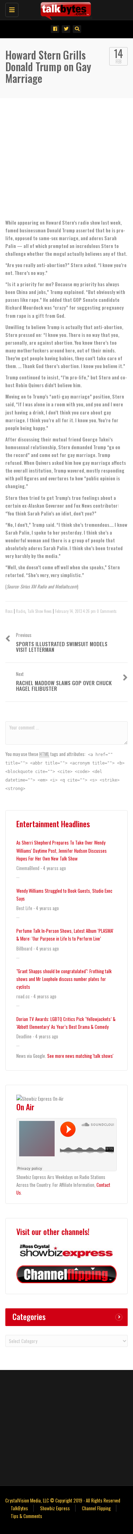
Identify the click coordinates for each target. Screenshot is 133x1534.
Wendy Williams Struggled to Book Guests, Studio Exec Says (64, 894)
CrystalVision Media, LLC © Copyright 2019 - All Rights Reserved (62, 1500)
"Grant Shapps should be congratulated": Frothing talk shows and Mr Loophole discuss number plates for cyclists (64, 979)
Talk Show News (39, 611)
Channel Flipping (96, 1508)
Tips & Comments (26, 1515)
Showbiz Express (55, 1508)
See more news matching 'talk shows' (80, 1055)
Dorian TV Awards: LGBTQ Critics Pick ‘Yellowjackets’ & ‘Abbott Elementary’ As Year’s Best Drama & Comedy (66, 1022)
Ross (9, 611)
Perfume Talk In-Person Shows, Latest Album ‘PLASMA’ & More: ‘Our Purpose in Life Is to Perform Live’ (64, 934)
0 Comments (107, 611)
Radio (20, 611)
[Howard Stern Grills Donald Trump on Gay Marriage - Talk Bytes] (64, 9)
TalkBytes (19, 1508)
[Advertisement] (66, 1426)
